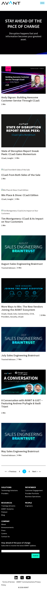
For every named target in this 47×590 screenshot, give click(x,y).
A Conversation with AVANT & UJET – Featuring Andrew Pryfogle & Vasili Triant (22, 403)
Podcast (4, 512)
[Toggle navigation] (42, 3)
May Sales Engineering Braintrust (20, 451)
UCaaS (21, 316)
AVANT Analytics (7, 509)
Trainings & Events (8, 506)
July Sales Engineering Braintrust (20, 355)
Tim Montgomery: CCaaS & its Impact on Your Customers (22, 220)
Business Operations (33, 496)
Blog (3, 515)
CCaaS (3, 158)
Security (13, 316)
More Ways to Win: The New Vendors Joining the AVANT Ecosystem (22, 308)
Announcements (7, 527)
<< (6, 471)
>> (40, 471)
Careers (4, 533)
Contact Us (5, 536)
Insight (10, 158)
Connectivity (23, 314)
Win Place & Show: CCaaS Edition (19, 195)
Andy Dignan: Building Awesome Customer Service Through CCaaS (20, 99)
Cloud (9, 314)
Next (34, 471)
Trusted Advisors (8, 268)
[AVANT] (10, 3)
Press (3, 530)
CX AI (32, 314)
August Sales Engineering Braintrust (22, 264)
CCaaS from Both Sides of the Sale (20, 175)
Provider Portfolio (32, 493)
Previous (12, 471)
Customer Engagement (34, 490)
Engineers (29, 506)
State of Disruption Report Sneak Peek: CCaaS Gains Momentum (20, 152)
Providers (5, 316)
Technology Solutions (9, 490)
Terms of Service (8, 582)
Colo (15, 314)
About (3, 524)
